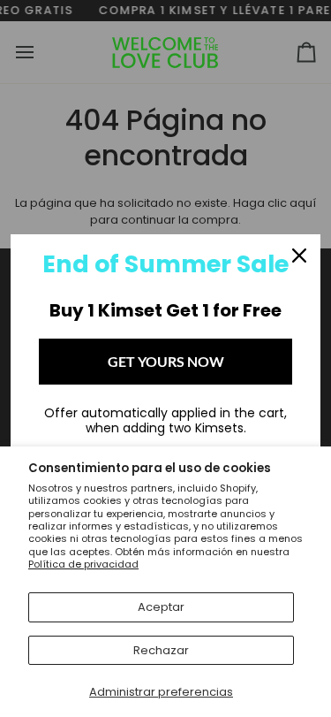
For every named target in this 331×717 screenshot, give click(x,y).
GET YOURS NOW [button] (166, 361)
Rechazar (161, 650)
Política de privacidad (83, 564)
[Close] (299, 255)
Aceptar (161, 607)
